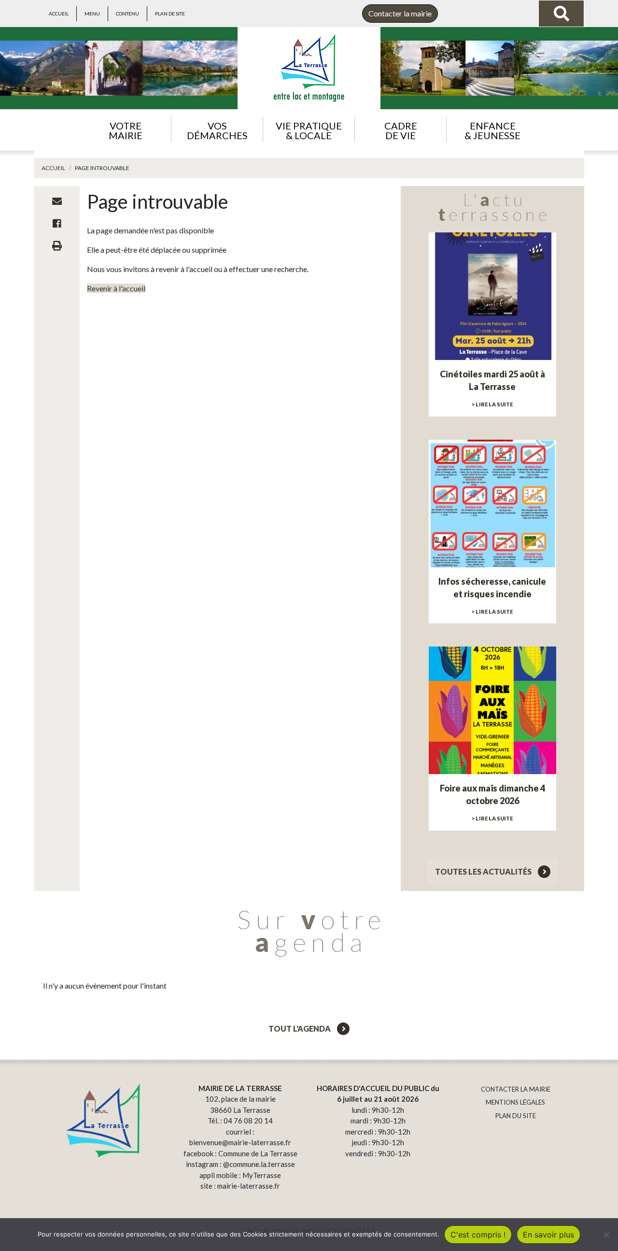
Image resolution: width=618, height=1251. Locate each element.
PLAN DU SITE (515, 1116)
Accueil (59, 13)
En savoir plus (548, 1234)
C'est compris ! (478, 1234)
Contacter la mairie (400, 13)
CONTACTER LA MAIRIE (515, 1089)
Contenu (127, 13)
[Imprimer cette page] (57, 245)
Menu (92, 13)
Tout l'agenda (300, 1028)
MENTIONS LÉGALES (515, 1102)
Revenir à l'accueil (116, 288)
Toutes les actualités (484, 871)
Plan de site (170, 13)
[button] (125, 130)
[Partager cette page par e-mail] (57, 201)
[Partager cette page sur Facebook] (57, 223)
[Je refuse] (606, 1234)
